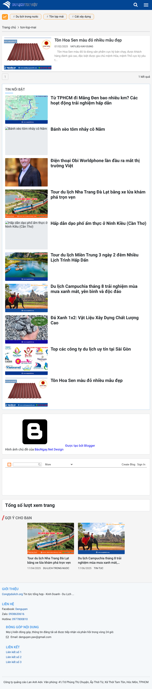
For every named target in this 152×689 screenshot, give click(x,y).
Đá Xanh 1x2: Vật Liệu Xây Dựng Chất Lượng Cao (95, 320)
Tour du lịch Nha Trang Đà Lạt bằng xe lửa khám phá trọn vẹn (98, 194)
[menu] (146, 5)
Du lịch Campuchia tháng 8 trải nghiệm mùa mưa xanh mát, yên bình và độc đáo (94, 289)
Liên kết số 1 (14, 652)
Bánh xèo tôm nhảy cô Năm (78, 129)
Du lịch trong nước (27, 16)
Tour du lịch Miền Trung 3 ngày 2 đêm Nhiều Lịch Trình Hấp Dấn (95, 257)
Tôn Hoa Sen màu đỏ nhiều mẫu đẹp (88, 40)
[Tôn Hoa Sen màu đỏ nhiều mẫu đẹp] (27, 54)
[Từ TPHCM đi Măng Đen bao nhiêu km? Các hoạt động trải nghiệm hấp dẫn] (26, 109)
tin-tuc (98, 568)
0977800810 (20, 619)
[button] (136, 5)
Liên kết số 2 (14, 657)
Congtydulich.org (12, 594)
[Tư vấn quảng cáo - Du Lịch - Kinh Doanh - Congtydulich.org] (21, 5)
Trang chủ (9, 27)
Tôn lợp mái (56, 16)
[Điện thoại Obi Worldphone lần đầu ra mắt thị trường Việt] (26, 172)
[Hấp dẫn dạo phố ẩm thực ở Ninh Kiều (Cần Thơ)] (26, 235)
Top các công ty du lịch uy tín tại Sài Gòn (91, 349)
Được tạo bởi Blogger (80, 445)
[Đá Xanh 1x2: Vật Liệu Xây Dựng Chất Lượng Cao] (26, 329)
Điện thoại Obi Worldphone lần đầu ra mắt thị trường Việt (95, 163)
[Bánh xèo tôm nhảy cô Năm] (26, 141)
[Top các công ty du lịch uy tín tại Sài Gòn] (26, 361)
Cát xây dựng (83, 16)
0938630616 (16, 614)
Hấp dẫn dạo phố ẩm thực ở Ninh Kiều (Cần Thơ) (98, 223)
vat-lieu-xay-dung (81, 46)
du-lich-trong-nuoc (56, 568)
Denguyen (21, 609)
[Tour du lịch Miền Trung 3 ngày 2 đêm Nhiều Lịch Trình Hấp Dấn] (26, 266)
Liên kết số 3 (14, 662)
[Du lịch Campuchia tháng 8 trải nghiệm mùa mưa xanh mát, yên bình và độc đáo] (26, 298)
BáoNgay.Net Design (49, 449)
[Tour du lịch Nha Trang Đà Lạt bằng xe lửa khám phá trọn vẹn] (26, 203)
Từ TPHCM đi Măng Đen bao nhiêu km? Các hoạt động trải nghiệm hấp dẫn (94, 100)
